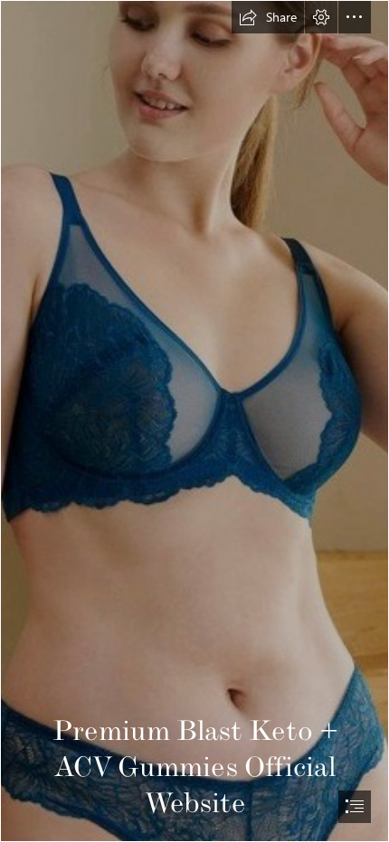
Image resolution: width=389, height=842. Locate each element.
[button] (268, 17)
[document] (194, 421)
